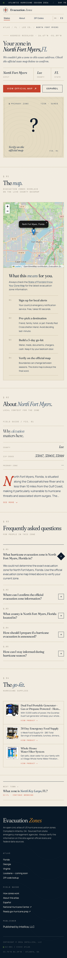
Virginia (6, 868)
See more (8, 502)
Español (52, 88)
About (22, 18)
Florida (6, 859)
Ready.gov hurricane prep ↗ (17, 911)
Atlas (6, 27)
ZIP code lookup (11, 877)
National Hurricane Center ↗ (17, 906)
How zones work (11, 893)
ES (61, 18)
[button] (34, 232)
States (7, 18)
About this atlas (11, 897)
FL (16, 27)
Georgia (7, 864)
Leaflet (17, 266)
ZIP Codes (39, 18)
